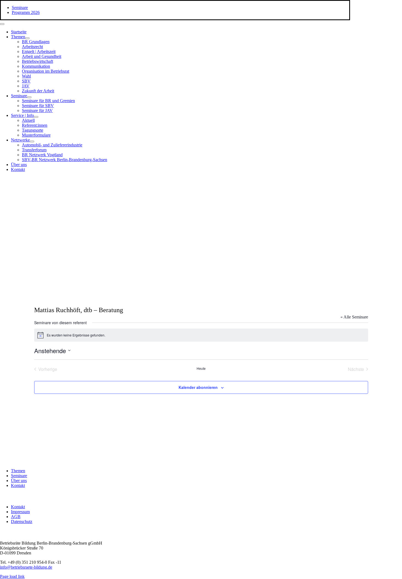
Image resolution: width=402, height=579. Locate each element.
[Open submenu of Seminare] (29, 97)
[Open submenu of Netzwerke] (32, 141)
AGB (16, 516)
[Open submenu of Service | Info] (36, 117)
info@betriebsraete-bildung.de (26, 567)
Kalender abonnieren (198, 387)
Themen (18, 470)
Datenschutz (21, 521)
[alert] (201, 335)
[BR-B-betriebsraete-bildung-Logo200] (287, 229)
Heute (201, 368)
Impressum (20, 511)
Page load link (12, 576)
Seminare (19, 475)
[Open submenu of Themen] (27, 38)
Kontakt (18, 485)
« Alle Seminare (354, 317)
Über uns (19, 480)
